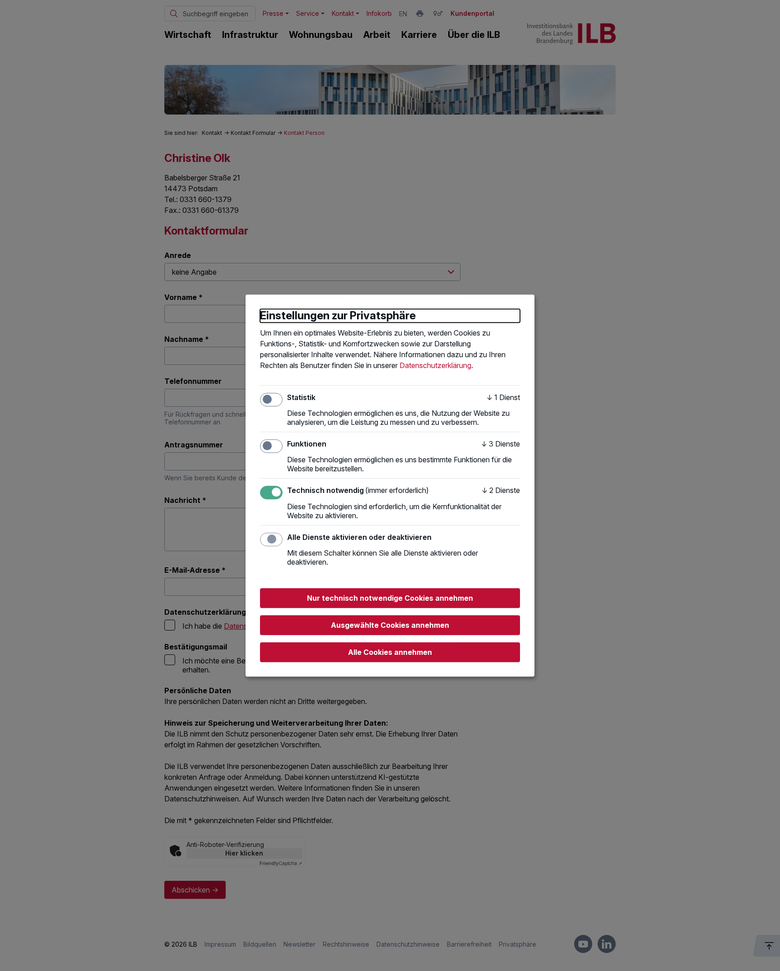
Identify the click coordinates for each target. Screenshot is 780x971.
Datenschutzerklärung (435, 365)
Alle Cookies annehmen (390, 652)
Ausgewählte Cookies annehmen (390, 625)
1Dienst (503, 397)
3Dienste (500, 443)
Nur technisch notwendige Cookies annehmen (390, 598)
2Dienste (501, 490)
